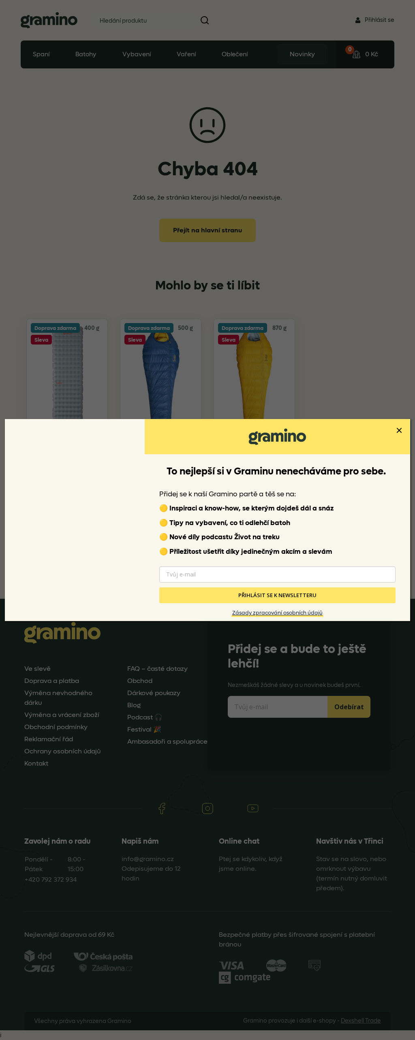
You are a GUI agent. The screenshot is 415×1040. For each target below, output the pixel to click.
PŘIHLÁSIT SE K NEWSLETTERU (277, 595)
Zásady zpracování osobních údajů (277, 612)
